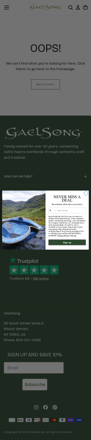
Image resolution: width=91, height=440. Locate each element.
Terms (73, 236)
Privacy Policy (63, 236)
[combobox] (52, 210)
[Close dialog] (86, 193)
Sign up (67, 242)
